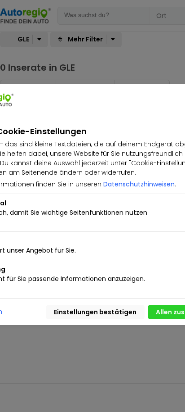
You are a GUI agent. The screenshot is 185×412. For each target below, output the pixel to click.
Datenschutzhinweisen (139, 184)
